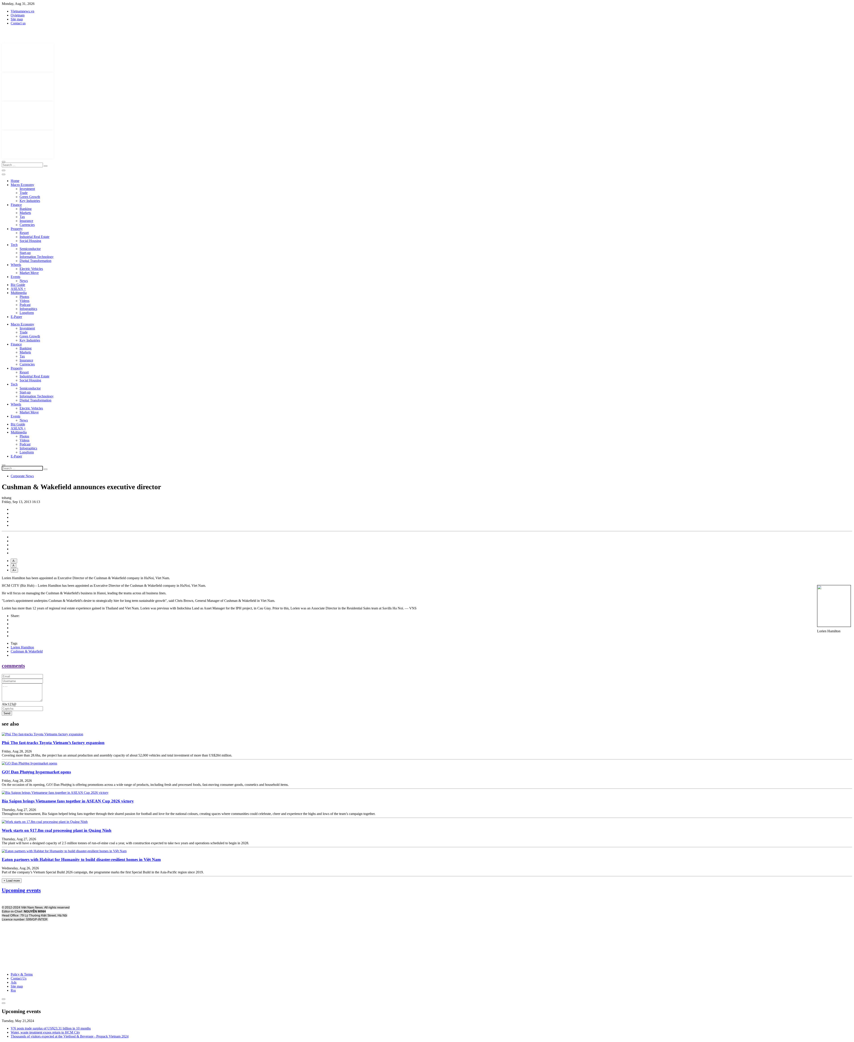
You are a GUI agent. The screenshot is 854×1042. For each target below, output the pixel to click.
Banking (26, 209)
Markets (25, 213)
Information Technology (37, 257)
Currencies (27, 225)
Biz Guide (18, 285)
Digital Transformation (35, 261)
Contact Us (18, 978)
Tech (14, 245)
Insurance (26, 221)
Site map (17, 19)
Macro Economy (22, 185)
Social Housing (30, 241)
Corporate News (22, 476)
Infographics (28, 309)
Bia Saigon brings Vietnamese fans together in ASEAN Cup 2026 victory (68, 801)
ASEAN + (18, 289)
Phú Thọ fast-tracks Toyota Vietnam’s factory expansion (53, 742)
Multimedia (19, 293)
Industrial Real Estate (34, 237)
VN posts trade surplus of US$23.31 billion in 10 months (51, 1028)
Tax (22, 217)
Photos (24, 297)
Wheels (16, 265)
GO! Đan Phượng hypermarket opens (36, 772)
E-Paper (16, 317)
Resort (24, 233)
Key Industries (30, 201)
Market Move (29, 273)
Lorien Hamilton (22, 647)
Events (15, 277)
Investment (27, 189)
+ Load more (12, 880)
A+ (14, 570)
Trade (24, 193)
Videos (24, 301)
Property (17, 229)
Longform (27, 313)
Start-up (25, 253)
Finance (16, 205)
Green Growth (30, 197)
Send (7, 713)
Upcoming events (21, 890)
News (24, 281)
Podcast (25, 305)
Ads (13, 982)
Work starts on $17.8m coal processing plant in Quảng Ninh (56, 830)
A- (13, 561)
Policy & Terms (22, 974)
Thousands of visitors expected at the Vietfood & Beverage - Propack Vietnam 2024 (70, 1036)
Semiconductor (30, 249)
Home (15, 181)
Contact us (18, 23)
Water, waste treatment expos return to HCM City (45, 1032)
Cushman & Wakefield (27, 651)
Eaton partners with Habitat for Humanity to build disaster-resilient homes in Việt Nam (81, 859)
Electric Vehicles (31, 269)
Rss (13, 990)
